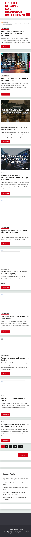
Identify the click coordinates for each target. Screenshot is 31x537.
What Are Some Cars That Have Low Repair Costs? (14, 129)
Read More (6, 46)
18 (15, 447)
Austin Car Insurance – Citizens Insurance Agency (14, 273)
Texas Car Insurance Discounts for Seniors (15, 359)
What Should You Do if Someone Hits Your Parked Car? (14, 231)
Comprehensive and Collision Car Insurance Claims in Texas (15, 425)
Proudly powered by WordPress (12, 531)
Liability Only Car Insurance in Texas (13, 399)
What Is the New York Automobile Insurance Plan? (14, 79)
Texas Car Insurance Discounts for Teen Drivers (15, 317)
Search (23, 455)
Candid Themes (18, 533)
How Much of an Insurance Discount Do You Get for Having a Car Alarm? (14, 178)
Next (20, 447)
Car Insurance (5, 28)
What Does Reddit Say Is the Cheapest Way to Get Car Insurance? (12, 33)
